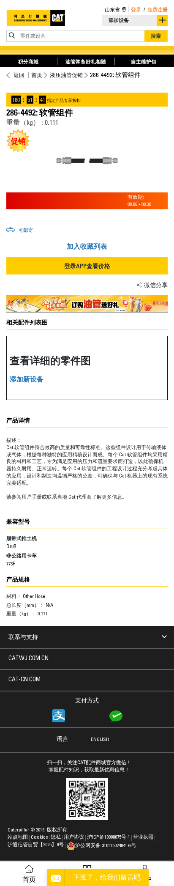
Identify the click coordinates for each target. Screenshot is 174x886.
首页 (36, 74)
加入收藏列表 (87, 246)
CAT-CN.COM (24, 680)
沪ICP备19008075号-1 (108, 837)
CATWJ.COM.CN (28, 659)
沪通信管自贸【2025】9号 (36, 845)
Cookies (39, 837)
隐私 (56, 837)
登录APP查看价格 (87, 265)
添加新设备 (27, 379)
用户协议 (74, 837)
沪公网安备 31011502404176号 (105, 845)
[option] (87, 160)
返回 (19, 74)
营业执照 (143, 837)
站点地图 (18, 837)
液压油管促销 (66, 74)
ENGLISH (100, 739)
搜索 (156, 36)
